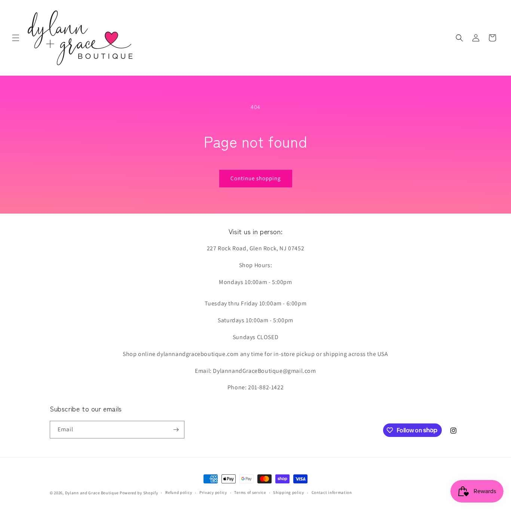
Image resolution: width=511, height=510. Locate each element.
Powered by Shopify (139, 492)
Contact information (332, 492)
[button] (15, 38)
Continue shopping (255, 178)
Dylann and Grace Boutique (92, 492)
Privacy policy (213, 492)
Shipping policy (288, 492)
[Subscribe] (176, 429)
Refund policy (178, 492)
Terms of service (250, 492)
